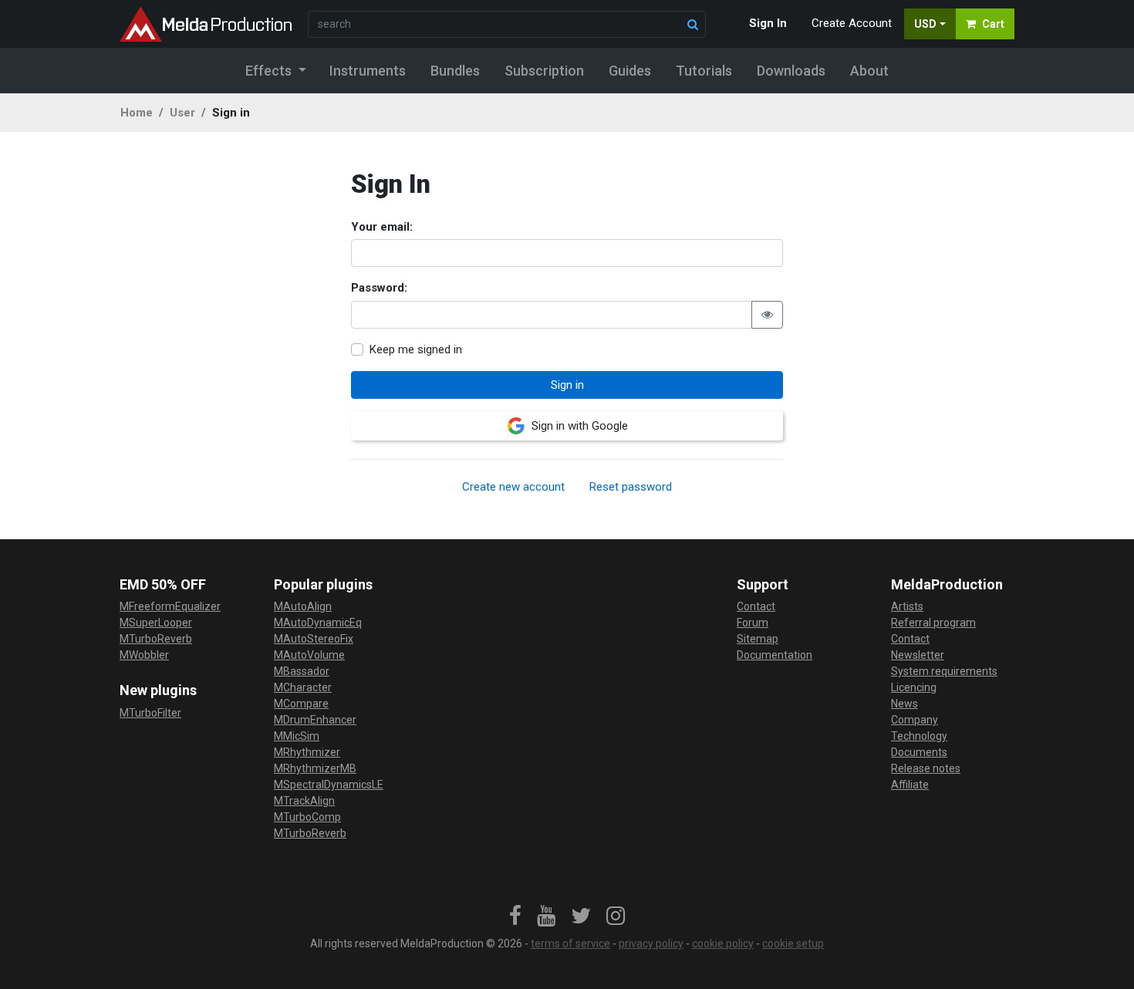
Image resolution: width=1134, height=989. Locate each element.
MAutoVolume (309, 655)
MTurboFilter (150, 713)
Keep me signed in (416, 349)
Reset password (630, 487)
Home (136, 113)
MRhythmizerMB (315, 768)
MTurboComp (307, 817)
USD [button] (925, 24)
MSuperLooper (156, 622)
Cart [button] (993, 24)
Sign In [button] (768, 23)
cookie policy (723, 943)
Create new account (513, 487)
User (182, 113)
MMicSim (296, 736)
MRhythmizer (307, 752)
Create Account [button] (852, 23)
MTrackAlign (304, 801)
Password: (379, 288)
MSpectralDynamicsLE (328, 784)
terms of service (570, 943)
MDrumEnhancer (315, 720)
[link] (515, 916)
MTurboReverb (156, 639)
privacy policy (651, 943)
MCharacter (303, 687)
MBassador (301, 671)
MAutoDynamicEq (318, 622)
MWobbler (144, 655)
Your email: (382, 227)
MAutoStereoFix (313, 639)
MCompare (301, 703)
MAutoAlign (303, 606)
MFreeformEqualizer (170, 606)
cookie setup (793, 943)
